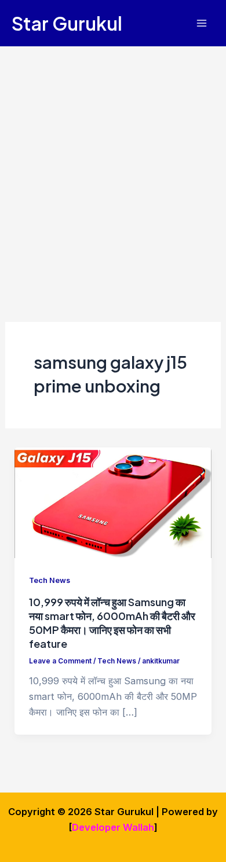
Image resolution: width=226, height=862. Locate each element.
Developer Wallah (113, 827)
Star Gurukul (67, 23)
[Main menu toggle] (201, 23)
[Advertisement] (113, 165)
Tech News (49, 580)
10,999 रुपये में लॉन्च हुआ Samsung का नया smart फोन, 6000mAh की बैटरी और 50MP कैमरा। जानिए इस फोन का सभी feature (112, 622)
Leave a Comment (60, 661)
